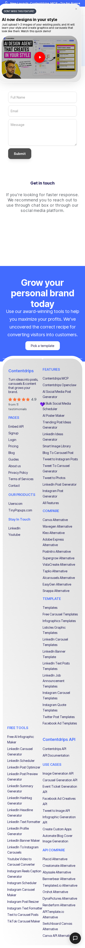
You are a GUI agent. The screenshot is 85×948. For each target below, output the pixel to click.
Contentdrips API (59, 739)
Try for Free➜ (70, 3)
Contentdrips (21, 370)
